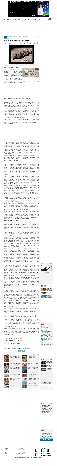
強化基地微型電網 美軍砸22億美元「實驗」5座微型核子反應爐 (20, 98)
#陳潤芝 (28, 348)
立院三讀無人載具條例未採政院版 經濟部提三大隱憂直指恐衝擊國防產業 (22, 140)
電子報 (6, 453)
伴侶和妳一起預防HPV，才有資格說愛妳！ (33, 364)
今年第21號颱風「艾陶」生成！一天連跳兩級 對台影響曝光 (33, 383)
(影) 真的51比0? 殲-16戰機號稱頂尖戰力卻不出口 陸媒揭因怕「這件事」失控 (33, 368)
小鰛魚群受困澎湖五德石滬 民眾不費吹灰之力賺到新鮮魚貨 (33, 375)
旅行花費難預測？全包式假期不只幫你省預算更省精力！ (15, 379)
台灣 (21, 248)
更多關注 (43, 448)
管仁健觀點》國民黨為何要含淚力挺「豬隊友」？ (15, 372)
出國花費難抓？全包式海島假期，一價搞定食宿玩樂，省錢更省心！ (33, 360)
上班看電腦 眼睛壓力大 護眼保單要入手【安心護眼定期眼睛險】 (33, 379)
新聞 (22, 19)
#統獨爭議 (19, 348)
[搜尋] (52, 19)
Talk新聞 (31, 19)
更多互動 (6, 448)
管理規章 (23, 453)
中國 (13, 74)
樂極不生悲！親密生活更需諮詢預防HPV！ (15, 360)
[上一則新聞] (36, 37)
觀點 (25, 19)
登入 (50, 19)
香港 (17, 76)
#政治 (5, 348)
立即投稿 (19, 452)
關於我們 (19, 449)
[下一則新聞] (38, 37)
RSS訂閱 (23, 449)
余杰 (7, 42)
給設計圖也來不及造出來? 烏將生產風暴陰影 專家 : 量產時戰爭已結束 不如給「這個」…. (15, 386)
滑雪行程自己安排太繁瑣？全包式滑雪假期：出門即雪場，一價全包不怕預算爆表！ (15, 368)
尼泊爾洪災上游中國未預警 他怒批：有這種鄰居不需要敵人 (33, 357)
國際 (46, 342)
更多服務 (21, 448)
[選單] (4, 19)
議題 (35, 19)
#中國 (9, 348)
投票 (5, 452)
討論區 (28, 19)
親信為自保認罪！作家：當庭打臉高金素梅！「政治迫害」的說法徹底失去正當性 (15, 357)
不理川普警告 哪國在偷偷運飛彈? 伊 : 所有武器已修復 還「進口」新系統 (15, 375)
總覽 (19, 19)
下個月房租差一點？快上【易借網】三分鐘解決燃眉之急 (33, 372)
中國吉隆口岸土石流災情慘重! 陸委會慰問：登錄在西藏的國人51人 (33, 386)
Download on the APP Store (50, 455)
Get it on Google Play (43, 455)
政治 (46, 330)
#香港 (15, 348)
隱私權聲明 (23, 452)
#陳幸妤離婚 (39, 19)
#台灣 (12, 348)
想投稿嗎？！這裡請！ (46, 439)
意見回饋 (19, 453)
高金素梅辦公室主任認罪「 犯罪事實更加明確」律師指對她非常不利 (15, 364)
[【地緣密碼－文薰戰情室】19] (43, 9)
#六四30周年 (24, 348)
